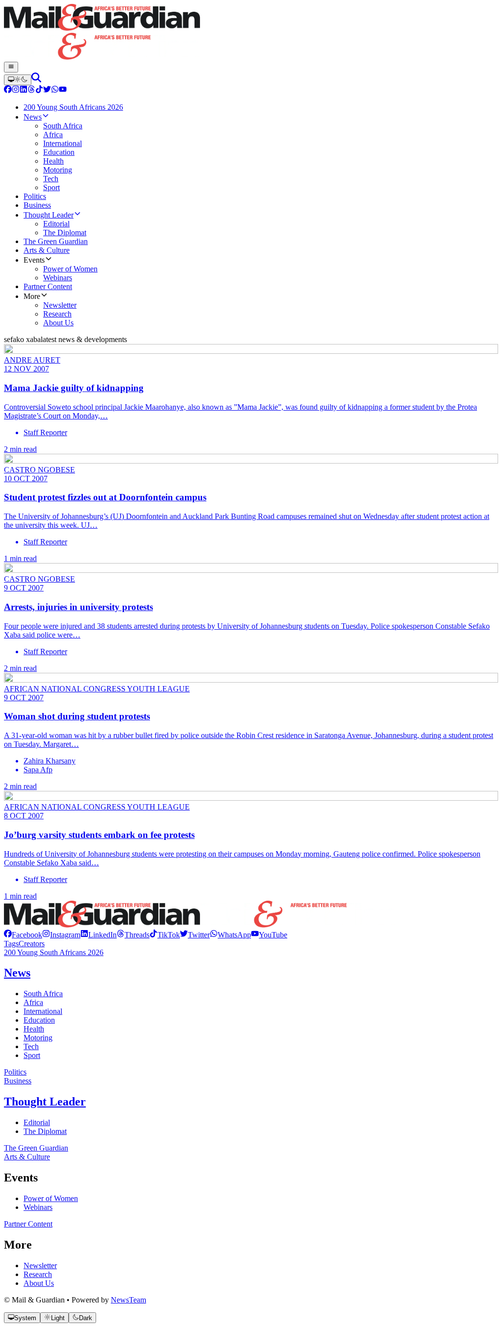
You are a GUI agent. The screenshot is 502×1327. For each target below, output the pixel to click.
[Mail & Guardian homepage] (251, 33)
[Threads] (31, 90)
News (17, 972)
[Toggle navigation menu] (11, 67)
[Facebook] (8, 90)
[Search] (36, 79)
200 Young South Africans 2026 (53, 952)
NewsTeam (128, 1300)
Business (17, 1081)
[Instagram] (16, 90)
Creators (32, 943)
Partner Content (28, 1224)
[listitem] (23, 935)
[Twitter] (47, 90)
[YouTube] (63, 90)
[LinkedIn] (23, 90)
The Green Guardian (36, 1148)
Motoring (38, 1037)
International (43, 1011)
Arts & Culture (27, 1157)
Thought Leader (45, 1101)
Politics (15, 1072)
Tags (11, 943)
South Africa (43, 993)
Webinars (38, 1207)
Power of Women (51, 1198)
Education (39, 1020)
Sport (32, 1055)
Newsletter (40, 1265)
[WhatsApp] (55, 90)
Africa (33, 1002)
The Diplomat (45, 1131)
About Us (39, 1283)
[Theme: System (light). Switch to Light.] (17, 79)
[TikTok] (39, 90)
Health (34, 1029)
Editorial (37, 1122)
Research (38, 1274)
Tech (31, 1046)
